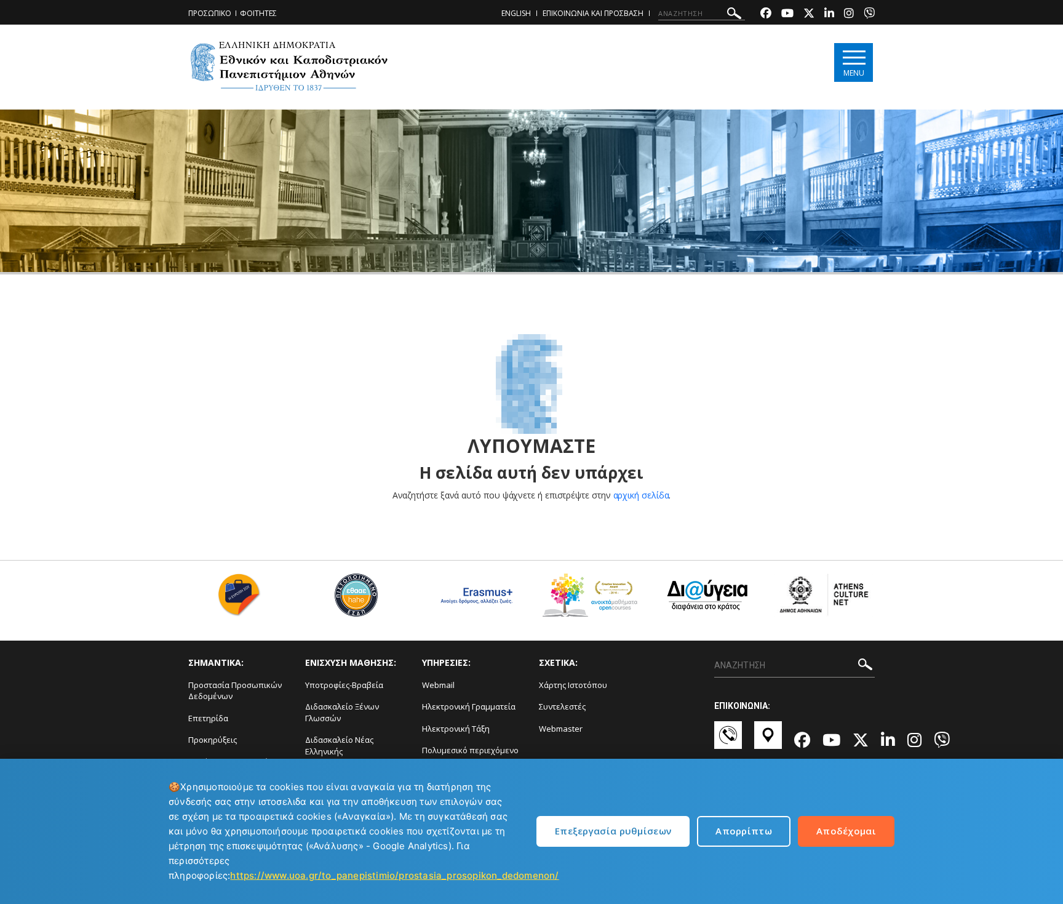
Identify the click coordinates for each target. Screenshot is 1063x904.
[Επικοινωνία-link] (728, 741)
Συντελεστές (562, 706)
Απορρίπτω (743, 831)
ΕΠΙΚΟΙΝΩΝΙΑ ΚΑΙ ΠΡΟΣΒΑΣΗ (593, 13)
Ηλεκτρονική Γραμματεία (469, 706)
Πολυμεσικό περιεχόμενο (470, 750)
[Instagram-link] (849, 14)
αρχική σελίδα (641, 495)
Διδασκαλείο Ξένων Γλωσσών (342, 712)
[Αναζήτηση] (734, 15)
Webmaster (561, 728)
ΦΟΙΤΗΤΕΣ (258, 13)
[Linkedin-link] (829, 14)
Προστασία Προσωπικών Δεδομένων (235, 690)
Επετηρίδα (208, 718)
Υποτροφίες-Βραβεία (344, 684)
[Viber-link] (869, 14)
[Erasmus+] (473, 600)
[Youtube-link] (787, 14)
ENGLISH (516, 13)
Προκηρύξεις (212, 739)
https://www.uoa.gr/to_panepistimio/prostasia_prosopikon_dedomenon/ (394, 875)
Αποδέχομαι (846, 831)
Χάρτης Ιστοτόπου (573, 684)
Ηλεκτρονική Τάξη (456, 728)
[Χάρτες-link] (768, 741)
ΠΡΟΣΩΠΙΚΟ (209, 13)
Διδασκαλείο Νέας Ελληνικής (339, 745)
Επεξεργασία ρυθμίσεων (613, 831)
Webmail (438, 684)
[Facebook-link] (765, 14)
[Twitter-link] (808, 14)
